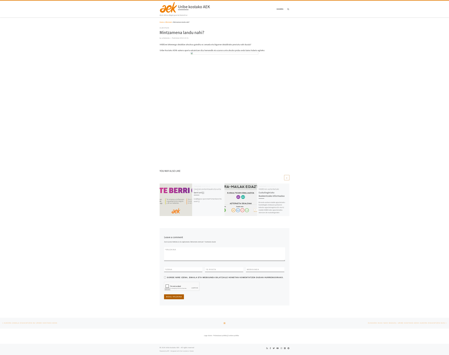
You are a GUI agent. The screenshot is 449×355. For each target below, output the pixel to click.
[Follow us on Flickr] (285, 348)
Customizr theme (188, 351)
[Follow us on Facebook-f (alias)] (270, 348)
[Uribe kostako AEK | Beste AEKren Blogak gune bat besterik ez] (168, 7)
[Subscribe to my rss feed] (267, 348)
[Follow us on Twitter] (274, 348)
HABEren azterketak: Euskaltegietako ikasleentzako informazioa (271, 192)
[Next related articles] (286, 177)
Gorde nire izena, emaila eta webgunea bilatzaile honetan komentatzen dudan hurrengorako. (225, 277)
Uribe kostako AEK (172, 348)
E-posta (211, 269)
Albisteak (168, 22)
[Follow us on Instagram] (281, 348)
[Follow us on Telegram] (288, 348)
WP (168, 351)
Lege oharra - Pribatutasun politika (215, 336)
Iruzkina (170, 250)
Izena (168, 269)
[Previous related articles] (281, 177)
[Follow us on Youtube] (278, 348)
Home (162, 22)
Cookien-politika (233, 336)
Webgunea (253, 269)
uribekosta (166, 38)
